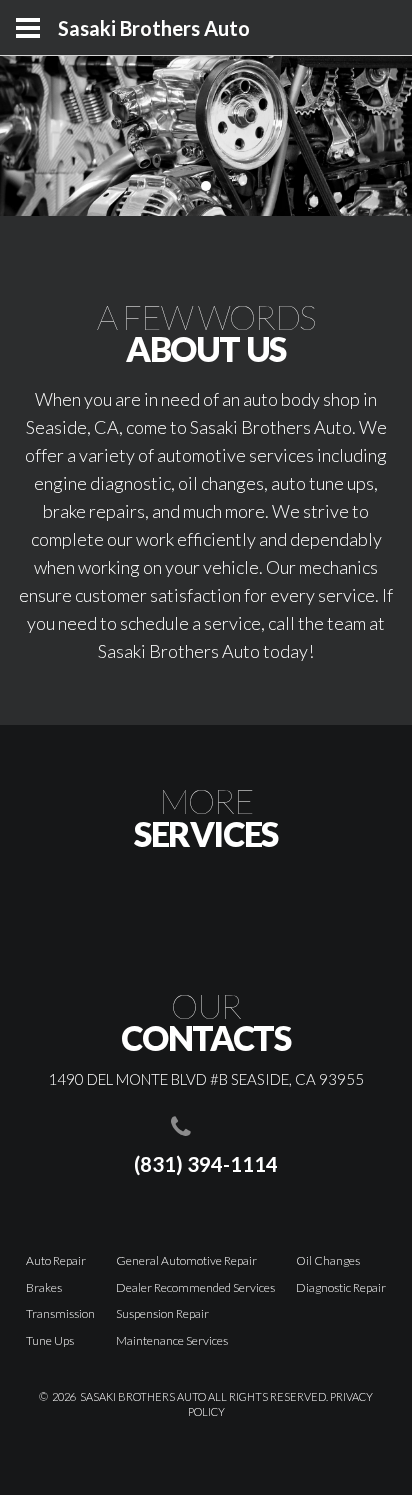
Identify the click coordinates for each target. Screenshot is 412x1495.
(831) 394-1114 (206, 1164)
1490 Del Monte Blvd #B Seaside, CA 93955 (206, 1079)
